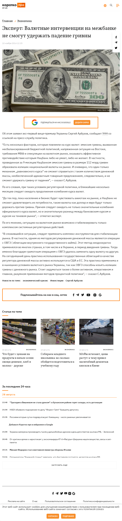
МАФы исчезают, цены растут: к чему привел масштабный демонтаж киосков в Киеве (93, 360)
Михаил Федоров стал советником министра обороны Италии (40, 450)
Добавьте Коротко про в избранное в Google (31, 424)
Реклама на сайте (16, 501)
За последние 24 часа (16, 386)
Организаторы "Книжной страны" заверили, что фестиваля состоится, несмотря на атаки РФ (55, 457)
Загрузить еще (59, 465)
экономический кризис (35, 280)
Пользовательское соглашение (60, 501)
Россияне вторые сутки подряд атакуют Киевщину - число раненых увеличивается (50, 417)
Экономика (31, 350)
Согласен (53, 516)
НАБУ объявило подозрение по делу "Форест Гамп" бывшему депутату (44, 409)
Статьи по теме (12, 311)
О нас (34, 501)
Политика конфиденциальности (98, 501)
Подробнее (68, 516)
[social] (73, 295)
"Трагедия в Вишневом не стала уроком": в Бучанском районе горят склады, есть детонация (56, 402)
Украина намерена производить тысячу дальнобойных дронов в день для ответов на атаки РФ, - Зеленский (62, 432)
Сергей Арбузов (74, 280)
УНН (105, 133)
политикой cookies (93, 509)
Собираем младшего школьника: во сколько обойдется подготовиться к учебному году (57, 360)
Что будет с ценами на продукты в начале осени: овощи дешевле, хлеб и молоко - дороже (18, 360)
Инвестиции (56, 280)
